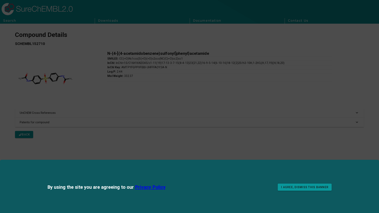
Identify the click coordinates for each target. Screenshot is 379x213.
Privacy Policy (150, 187)
